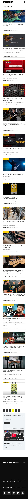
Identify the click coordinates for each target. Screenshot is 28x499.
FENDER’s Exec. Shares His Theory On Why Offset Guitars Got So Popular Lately (14, 271)
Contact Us (13, 481)
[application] (14, 435)
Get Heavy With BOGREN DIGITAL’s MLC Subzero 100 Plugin (13, 149)
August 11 (13, 130)
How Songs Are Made (8, 304)
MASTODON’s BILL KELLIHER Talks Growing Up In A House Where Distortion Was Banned (14, 124)
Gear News (6, 10)
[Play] (6, 439)
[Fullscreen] (22, 439)
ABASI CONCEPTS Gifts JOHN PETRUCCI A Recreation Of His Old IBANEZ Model (14, 295)
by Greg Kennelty (6, 30)
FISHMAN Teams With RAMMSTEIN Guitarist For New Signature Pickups (13, 173)
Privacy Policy (19, 481)
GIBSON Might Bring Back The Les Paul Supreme (13, 222)
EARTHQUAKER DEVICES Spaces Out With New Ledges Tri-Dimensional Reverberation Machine (13, 398)
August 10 (13, 154)
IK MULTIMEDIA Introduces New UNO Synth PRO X (13, 246)
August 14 (13, 56)
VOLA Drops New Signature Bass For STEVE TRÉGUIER (13, 371)
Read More (7, 481)
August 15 (13, 30)
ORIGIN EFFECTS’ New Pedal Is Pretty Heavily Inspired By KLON (13, 198)
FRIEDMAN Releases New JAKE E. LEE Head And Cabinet (13, 75)
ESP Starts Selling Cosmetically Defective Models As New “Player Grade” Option (14, 49)
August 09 (13, 227)
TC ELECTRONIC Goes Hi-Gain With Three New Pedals (12, 99)
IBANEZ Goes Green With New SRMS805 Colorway (13, 25)
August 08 (13, 328)
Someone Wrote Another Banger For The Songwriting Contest (14, 319)
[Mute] (20, 439)
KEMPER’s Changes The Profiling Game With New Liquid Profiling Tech (13, 347)
